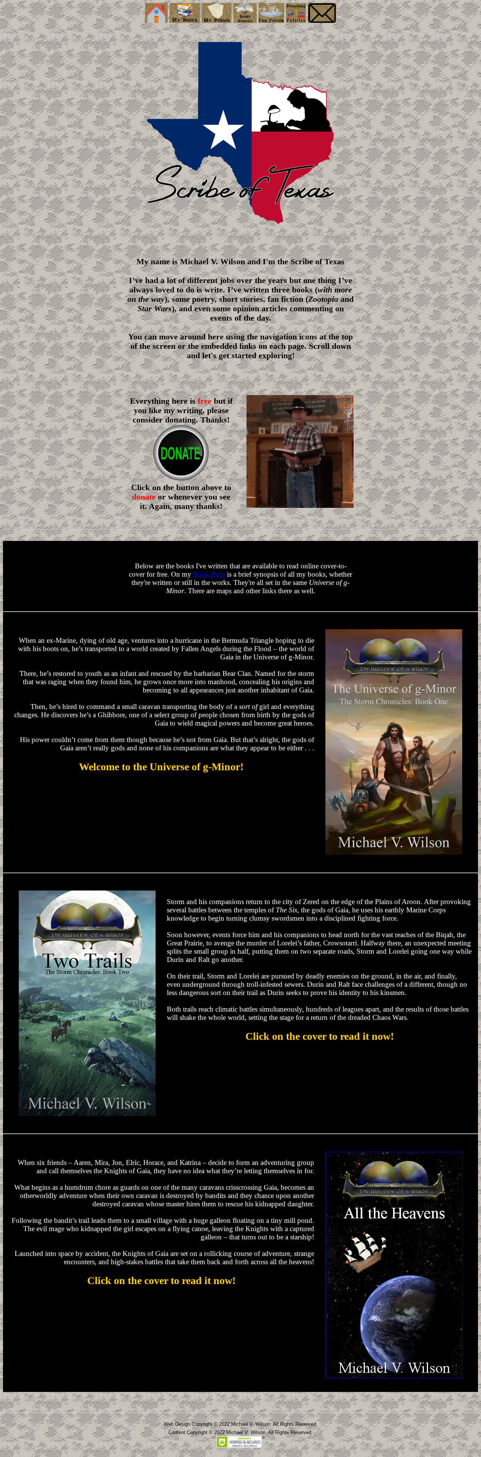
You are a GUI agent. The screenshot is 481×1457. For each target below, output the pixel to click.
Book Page (209, 574)
